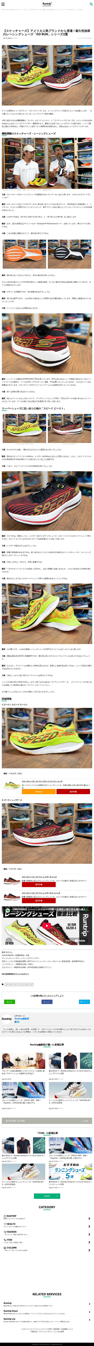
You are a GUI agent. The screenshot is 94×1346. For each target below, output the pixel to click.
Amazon (38, 792)
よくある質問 (59, 1331)
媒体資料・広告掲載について (63, 1329)
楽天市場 (73, 792)
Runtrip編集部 (22, 1018)
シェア (48, 1002)
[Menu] (3, 4)
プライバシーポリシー (46, 1331)
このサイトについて (27, 1329)
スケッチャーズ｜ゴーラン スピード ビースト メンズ (42, 781)
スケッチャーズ (11, 984)
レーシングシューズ (25, 984)
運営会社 (34, 1331)
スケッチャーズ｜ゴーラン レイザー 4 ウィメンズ (41, 893)
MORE (85, 1121)
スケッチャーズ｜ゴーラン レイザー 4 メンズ (39, 877)
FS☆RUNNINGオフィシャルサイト (15, 974)
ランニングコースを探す (44, 1329)
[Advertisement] (47, 20)
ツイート (85, 1002)
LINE (10, 1002)
